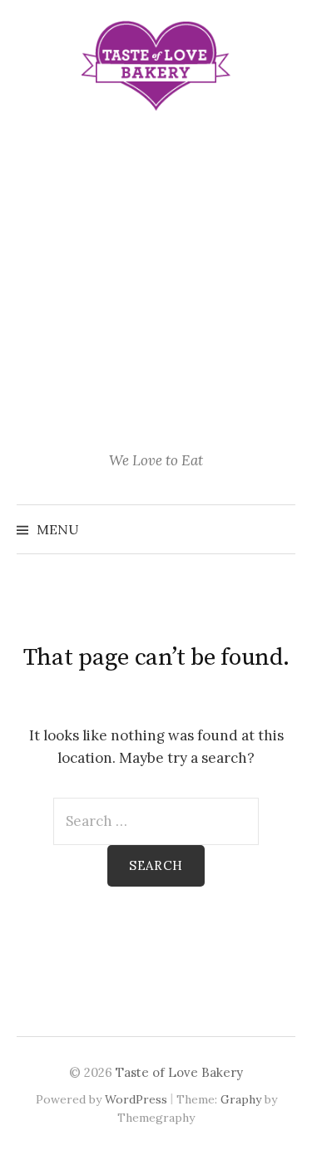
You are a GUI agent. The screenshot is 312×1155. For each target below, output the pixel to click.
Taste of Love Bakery (179, 1072)
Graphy (240, 1099)
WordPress (136, 1099)
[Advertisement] (156, 284)
